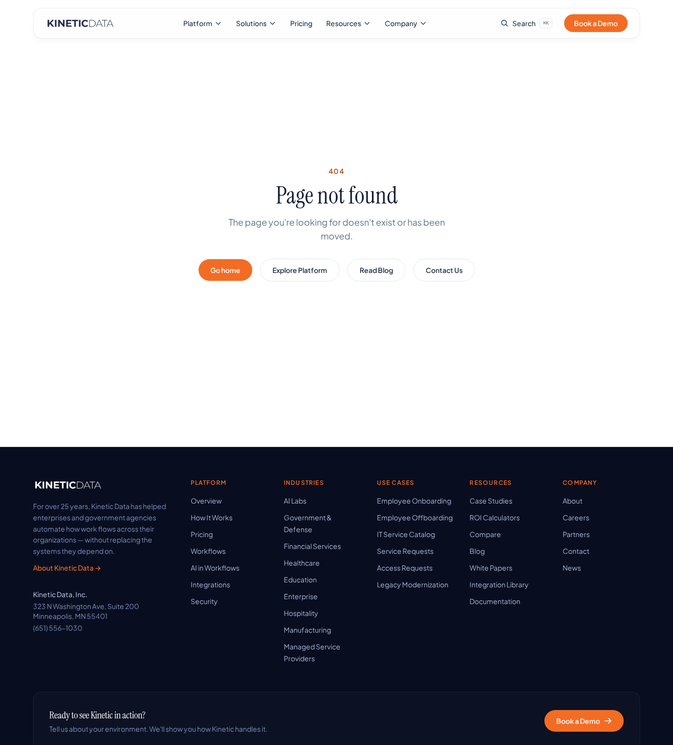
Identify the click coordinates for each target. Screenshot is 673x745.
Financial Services (312, 546)
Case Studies (491, 500)
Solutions (251, 23)
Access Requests (405, 567)
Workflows (208, 550)
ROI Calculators (495, 517)
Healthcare (302, 562)
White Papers (491, 567)
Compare (485, 534)
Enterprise (301, 596)
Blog (477, 550)
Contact (576, 550)
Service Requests (405, 550)
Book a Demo (596, 23)
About (572, 500)
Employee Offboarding (415, 517)
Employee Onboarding (414, 500)
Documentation (495, 601)
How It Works (212, 517)
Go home (225, 270)
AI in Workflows (215, 567)
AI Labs (295, 500)
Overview (206, 500)
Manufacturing (307, 629)
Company (401, 23)
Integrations (210, 584)
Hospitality (301, 613)
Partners (576, 534)
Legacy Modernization (412, 584)
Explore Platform (299, 270)
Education (300, 579)
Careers (576, 517)
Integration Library (499, 584)
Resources (343, 23)
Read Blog (376, 270)
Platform (197, 23)
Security (204, 601)
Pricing (301, 23)
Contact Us (444, 270)
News (572, 567)
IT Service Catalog (406, 534)
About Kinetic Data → (67, 567)
